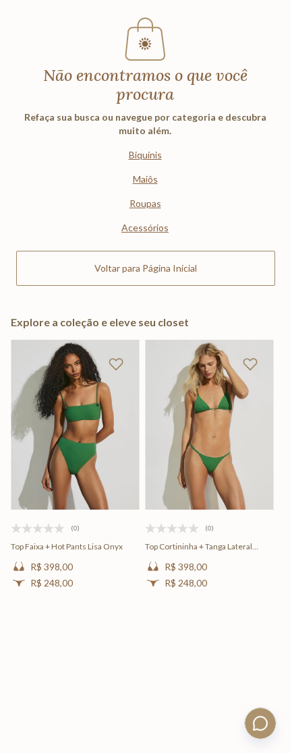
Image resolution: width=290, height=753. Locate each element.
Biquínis (145, 154)
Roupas (145, 203)
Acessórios (145, 227)
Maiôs (145, 179)
